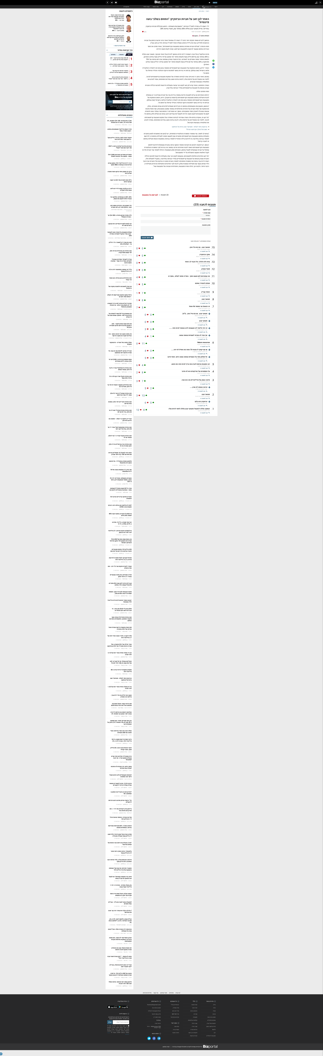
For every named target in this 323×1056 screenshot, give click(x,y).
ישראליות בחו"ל (175, 1005)
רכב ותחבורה (128, 456)
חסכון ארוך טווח (212, 1017)
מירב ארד (124, 124)
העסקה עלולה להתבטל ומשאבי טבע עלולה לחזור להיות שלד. (189, 409)
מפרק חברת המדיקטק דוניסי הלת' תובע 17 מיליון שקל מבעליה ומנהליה (120, 835)
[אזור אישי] (209, 2)
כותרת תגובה (205, 219)
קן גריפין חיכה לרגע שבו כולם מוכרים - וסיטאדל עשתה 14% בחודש (120, 584)
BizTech (129, 133)
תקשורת (195, 1017)
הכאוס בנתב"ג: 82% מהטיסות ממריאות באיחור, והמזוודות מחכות (120, 826)
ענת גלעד (123, 133)
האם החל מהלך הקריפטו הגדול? (196, 129)
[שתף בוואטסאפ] (213, 61)
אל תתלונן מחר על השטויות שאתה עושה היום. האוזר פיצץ (187, 357)
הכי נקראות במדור (125, 50)
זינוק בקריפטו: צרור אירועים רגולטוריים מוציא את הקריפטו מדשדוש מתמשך (115, 37)
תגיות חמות (194, 1005)
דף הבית (178, 993)
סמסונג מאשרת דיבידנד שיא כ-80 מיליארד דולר (121, 670)
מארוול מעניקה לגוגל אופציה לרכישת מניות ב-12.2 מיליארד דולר (120, 558)
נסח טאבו (176, 1026)
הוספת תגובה (201, 196)
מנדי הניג (123, 933)
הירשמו (215, 2)
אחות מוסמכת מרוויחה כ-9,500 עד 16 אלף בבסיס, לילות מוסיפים (120, 360)
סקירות (195, 1014)
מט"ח (214, 1011)
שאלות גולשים (128, 290)
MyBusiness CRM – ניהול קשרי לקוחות (154, 1027)
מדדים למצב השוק (211, 1026)
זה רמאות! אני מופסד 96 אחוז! (199, 306)
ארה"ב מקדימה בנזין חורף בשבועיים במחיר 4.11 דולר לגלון (121, 575)
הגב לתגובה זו (204, 251)
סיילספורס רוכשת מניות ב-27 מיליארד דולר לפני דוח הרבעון (120, 531)
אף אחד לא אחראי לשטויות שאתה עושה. (193, 335)
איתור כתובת (176, 1033)
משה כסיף (124, 265)
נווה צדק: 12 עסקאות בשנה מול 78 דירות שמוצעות (121, 470)
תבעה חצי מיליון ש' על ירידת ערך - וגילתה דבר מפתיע (121, 696)
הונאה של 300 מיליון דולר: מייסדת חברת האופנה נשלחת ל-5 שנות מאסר (120, 974)
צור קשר (155, 993)
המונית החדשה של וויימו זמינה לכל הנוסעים (121, 497)
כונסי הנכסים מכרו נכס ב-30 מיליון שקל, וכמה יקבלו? (121, 748)
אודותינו (171, 993)
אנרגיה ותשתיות (127, 338)
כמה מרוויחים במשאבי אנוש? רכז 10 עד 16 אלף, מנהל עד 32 (119, 386)
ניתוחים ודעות (125, 11)
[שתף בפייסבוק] (213, 64)
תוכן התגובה (206, 225)
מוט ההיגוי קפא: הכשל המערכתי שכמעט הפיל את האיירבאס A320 (116, 16)
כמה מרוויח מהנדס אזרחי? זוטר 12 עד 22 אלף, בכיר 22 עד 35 (120, 411)
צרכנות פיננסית (128, 209)
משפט (177, 7)
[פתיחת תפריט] (316, 2)
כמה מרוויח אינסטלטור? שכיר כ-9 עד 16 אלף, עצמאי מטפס (120, 369)
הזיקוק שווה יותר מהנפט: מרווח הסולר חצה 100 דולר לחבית (120, 983)
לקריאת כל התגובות (150, 195)
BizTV (214, 1029)
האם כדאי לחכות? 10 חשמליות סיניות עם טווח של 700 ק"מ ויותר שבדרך (120, 453)
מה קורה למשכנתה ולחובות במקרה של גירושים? (120, 287)
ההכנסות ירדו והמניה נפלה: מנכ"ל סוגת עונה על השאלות (120, 930)
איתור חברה (158, 1023)
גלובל (189, 7)
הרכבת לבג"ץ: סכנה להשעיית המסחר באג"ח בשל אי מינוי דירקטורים (120, 784)
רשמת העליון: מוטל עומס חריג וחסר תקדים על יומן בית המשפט (121, 894)
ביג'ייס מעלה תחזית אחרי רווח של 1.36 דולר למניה (120, 687)
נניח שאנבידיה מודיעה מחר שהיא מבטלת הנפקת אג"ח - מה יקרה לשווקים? (116, 27)
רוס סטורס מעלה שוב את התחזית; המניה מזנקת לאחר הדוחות (121, 949)
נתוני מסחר (156, 7)
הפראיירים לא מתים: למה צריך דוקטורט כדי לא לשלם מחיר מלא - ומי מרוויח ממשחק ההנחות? (119, 305)
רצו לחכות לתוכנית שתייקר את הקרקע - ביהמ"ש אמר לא (119, 224)
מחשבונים (126, 7)
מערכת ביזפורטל (121, 925)
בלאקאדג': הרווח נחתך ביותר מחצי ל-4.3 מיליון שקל (121, 852)
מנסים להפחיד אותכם (202, 283)
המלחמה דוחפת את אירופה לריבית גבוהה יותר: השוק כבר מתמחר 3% (121, 713)
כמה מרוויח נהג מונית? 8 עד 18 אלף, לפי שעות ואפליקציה (121, 252)
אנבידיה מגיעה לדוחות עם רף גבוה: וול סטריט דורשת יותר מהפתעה (120, 352)
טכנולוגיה (169, 7)
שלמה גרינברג (120, 30)
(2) (118, 41)
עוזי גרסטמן (122, 141)
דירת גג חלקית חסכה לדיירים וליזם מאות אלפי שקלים (121, 189)
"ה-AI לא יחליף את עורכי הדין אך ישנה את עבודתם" (120, 911)
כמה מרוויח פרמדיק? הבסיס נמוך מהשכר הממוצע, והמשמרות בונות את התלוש (120, 619)
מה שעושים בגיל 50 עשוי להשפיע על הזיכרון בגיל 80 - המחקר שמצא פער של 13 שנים (119, 315)
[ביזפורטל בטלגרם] (111, 2)
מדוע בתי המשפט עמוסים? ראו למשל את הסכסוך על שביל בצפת (120, 877)
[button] (1, 1054)
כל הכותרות (208, 7)
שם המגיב (206, 213)
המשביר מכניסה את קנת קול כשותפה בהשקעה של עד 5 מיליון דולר (120, 869)
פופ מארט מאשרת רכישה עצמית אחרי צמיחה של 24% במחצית (120, 628)
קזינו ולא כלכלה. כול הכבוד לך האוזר (197, 262)
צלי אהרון (125, 273)
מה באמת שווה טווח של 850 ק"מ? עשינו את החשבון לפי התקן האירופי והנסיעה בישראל (121, 541)
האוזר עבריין (205, 292)
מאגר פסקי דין (157, 1017)
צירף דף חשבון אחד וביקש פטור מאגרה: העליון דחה (119, 172)
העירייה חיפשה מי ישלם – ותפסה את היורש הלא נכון (120, 419)
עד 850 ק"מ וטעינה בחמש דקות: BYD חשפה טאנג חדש (120, 514)
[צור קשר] (115, 2)
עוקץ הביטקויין (205, 255)
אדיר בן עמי (124, 648)
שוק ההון (196, 7)
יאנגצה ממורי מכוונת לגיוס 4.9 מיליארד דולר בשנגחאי (119, 601)
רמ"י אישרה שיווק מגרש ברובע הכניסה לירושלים (120, 801)
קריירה (130, 255)
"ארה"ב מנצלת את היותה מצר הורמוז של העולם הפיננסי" (120, 843)
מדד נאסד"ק (176, 1008)
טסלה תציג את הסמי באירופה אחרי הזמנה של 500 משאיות (121, 731)
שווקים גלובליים (211, 1020)
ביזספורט (129, 158)
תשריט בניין (176, 1029)
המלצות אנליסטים (192, 1020)
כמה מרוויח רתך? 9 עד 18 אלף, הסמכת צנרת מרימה (120, 402)
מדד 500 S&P (175, 1014)
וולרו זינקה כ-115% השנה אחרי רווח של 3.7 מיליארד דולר (119, 637)
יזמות (130, 201)
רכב (163, 7)
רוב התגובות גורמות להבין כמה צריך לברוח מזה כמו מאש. (190, 364)
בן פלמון (123, 158)
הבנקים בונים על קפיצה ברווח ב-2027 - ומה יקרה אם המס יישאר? (120, 147)
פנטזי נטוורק (205, 269)
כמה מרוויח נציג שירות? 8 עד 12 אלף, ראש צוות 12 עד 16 (120, 445)
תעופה (130, 124)
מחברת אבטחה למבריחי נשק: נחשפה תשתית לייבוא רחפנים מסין (120, 592)
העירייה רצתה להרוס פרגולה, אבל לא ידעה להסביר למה (120, 966)
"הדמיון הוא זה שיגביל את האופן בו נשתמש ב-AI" (121, 793)
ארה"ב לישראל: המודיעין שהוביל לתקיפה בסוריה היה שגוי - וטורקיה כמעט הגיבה (121, 261)
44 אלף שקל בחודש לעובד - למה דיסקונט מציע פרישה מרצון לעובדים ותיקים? (121, 325)
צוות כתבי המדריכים (116, 209)
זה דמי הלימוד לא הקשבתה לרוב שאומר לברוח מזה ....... (188, 328)
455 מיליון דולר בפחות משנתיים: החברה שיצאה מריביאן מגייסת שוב (121, 550)
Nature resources (203, 342)
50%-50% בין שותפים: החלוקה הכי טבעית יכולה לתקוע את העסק (121, 198)
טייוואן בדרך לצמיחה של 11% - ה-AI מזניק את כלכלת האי (121, 809)
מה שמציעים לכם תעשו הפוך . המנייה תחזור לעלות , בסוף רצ (189, 276)
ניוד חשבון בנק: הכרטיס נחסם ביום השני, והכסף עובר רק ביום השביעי (121, 206)
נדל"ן (183, 7)
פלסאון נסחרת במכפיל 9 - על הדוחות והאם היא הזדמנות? (120, 462)
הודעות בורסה (193, 1011)
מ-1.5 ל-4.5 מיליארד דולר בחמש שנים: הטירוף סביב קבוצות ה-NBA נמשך (120, 164)
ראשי (215, 7)
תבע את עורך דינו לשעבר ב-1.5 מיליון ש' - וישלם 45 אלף (120, 243)
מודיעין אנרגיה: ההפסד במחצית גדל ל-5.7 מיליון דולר (121, 818)
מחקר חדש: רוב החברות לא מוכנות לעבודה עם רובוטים (121, 767)
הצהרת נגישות (193, 1036)
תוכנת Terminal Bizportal (154, 1005)
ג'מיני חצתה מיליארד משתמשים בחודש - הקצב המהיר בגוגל (119, 130)
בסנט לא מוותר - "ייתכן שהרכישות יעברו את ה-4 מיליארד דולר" (119, 957)
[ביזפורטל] (161, 2)
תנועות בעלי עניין (211, 1023)
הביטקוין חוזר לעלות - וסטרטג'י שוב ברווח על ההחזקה (189, 127)
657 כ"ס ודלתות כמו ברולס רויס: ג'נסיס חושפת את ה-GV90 (120, 506)
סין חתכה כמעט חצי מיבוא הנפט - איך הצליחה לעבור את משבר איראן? (120, 335)
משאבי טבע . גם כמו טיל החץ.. (199, 247)
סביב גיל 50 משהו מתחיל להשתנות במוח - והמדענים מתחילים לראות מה (120, 489)
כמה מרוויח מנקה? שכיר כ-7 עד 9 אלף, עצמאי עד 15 (120, 436)
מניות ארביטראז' (175, 1017)
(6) (117, 20)
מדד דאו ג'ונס (175, 1011)
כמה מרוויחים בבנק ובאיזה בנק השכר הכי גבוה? (120, 279)
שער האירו (194, 1026)
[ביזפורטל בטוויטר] (149, 1038)
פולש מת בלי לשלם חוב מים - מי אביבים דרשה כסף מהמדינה (122, 609)
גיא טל (122, 41)
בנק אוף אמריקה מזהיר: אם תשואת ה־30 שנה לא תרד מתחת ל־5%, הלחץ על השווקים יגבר (119, 722)
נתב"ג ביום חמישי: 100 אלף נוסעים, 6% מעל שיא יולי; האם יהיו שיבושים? (119, 121)
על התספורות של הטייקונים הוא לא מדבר (196, 371)
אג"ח (214, 1008)
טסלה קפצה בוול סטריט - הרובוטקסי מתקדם (121, 343)
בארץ (130, 265)
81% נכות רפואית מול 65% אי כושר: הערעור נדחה (121, 181)
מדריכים (129, 238)
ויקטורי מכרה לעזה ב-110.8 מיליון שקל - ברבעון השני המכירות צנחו (120, 138)
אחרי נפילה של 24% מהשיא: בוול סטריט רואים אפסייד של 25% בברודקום (119, 645)
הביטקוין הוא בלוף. (200, 402)
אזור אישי (194, 1008)
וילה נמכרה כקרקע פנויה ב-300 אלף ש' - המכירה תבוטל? (120, 216)
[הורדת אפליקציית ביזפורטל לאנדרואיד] (123, 1008)
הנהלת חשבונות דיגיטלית (154, 1011)
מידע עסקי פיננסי (156, 1014)
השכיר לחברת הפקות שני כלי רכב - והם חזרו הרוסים (120, 567)
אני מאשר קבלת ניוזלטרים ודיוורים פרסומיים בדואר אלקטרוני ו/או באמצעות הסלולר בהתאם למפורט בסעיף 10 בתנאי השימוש (121, 106)
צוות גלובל (124, 526)
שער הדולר (146, 7)
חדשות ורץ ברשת (193, 1033)
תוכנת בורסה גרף (156, 1008)
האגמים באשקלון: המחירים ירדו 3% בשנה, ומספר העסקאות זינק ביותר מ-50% (121, 479)
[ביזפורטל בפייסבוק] (107, 2)
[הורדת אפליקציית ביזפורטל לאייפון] (112, 1008)
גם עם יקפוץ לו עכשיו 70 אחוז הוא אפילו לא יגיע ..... (189, 350)
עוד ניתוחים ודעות (119, 46)
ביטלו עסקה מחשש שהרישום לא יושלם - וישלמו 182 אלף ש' (119, 296)
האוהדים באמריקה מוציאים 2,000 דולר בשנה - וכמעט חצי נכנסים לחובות (120, 155)
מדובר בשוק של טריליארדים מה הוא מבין (196, 380)
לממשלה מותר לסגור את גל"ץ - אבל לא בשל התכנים (120, 903)
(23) (115, 30)
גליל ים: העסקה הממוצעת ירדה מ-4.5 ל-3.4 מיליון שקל (120, 270)
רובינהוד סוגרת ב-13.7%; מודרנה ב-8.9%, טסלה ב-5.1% (122, 523)
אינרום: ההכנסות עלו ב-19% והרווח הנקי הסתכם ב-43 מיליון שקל (119, 860)
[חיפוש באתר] (320, 2)
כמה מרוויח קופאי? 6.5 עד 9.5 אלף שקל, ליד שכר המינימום (121, 394)
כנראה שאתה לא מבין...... (198, 387)
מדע (130, 319)
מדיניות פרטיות (147, 993)
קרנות (214, 1014)
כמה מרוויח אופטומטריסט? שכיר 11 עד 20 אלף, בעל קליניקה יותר (120, 428)
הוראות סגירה (193, 1029)
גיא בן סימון (205, 32)
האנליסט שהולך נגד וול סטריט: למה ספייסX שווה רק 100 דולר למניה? (121, 662)
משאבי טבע (206, 299)
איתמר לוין (120, 779)
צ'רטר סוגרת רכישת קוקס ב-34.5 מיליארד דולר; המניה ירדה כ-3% (122, 740)
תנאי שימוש (163, 993)
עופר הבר (121, 20)
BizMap (159, 1020)
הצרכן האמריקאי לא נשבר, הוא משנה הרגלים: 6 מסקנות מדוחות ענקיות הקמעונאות (120, 939)
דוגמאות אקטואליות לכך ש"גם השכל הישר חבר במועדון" (120, 776)
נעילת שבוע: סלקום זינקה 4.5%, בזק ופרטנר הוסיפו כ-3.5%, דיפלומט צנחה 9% (120, 920)
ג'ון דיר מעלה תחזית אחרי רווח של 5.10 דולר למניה (120, 653)
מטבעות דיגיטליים (211, 1036)
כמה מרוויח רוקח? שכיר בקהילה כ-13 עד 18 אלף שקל (120, 377)
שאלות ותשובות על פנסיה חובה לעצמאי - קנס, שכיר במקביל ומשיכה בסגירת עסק (119, 234)
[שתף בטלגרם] (213, 67)
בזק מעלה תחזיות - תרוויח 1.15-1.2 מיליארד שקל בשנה (121, 886)
